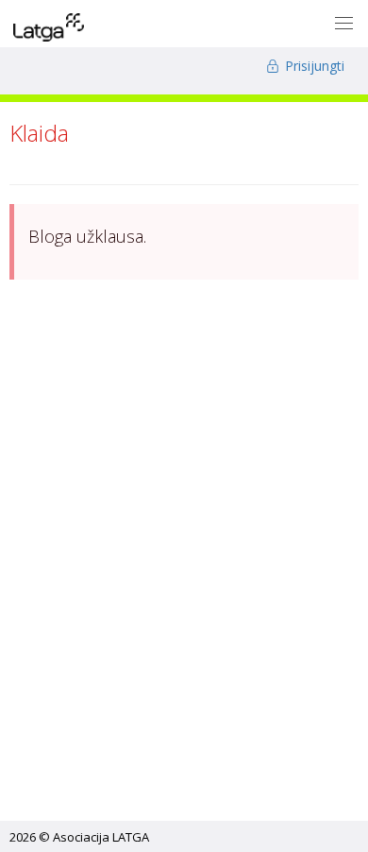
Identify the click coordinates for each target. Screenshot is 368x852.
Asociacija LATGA (101, 836)
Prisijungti (312, 66)
